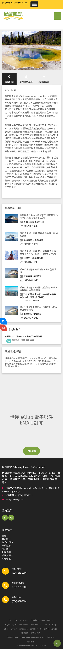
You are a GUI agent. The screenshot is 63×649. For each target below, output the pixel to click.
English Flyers (11, 624)
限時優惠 (6, 558)
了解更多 (31, 451)
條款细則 (6, 545)
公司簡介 (6, 538)
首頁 (4, 535)
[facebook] (5, 518)
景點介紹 (9, 79)
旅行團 (5, 548)
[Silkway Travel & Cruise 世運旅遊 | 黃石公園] (13, 16)
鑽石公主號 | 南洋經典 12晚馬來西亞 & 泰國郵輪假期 (38, 308)
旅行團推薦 (44, 79)
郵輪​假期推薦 (26, 79)
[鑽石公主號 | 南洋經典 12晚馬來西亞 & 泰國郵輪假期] (11, 312)
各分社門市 (7, 542)
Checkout (24, 620)
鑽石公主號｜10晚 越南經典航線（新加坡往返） (39, 234)
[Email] (3, 327)
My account (24, 624)
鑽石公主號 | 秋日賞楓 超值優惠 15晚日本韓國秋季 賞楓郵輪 (39, 289)
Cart (10, 620)
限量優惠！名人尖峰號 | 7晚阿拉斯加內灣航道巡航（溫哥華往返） (39, 216)
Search (47, 624)
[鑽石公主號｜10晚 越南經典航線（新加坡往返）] (11, 239)
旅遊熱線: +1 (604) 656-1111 (15, 2)
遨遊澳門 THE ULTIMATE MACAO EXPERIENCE (26, 637)
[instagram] (11, 518)
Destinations (47, 620)
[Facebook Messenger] (3, 321)
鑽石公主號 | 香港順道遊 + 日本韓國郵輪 (38, 270)
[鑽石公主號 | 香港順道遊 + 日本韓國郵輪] (11, 275)
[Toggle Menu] (34, 4)
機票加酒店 (7, 555)
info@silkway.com (14, 499)
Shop (54, 624)
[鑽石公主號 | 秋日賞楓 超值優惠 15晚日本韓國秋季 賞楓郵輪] (11, 293)
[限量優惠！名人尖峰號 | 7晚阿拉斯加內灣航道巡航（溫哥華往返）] (11, 220)
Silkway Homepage (19, 628)
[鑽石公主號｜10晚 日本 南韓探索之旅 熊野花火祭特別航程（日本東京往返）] (11, 257)
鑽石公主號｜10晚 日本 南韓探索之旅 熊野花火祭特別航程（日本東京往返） (38, 252)
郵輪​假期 (6, 552)
